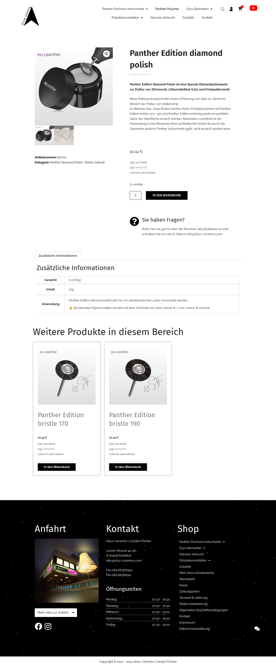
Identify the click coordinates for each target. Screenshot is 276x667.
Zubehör (188, 17)
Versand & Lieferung (193, 597)
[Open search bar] (223, 9)
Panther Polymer (167, 9)
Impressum (187, 622)
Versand (141, 167)
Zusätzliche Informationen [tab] (58, 256)
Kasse (183, 585)
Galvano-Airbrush (162, 17)
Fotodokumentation (125, 17)
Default (100, 162)
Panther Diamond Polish (66, 162)
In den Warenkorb (167, 195)
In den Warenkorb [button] (57, 467)
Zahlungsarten (189, 591)
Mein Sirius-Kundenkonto (196, 573)
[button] (106, 53)
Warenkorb (187, 579)
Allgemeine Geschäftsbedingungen (203, 610)
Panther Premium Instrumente (123, 9)
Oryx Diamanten (197, 9)
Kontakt (207, 17)
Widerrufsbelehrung (193, 604)
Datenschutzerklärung (194, 629)
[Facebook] (38, 626)
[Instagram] (48, 626)
